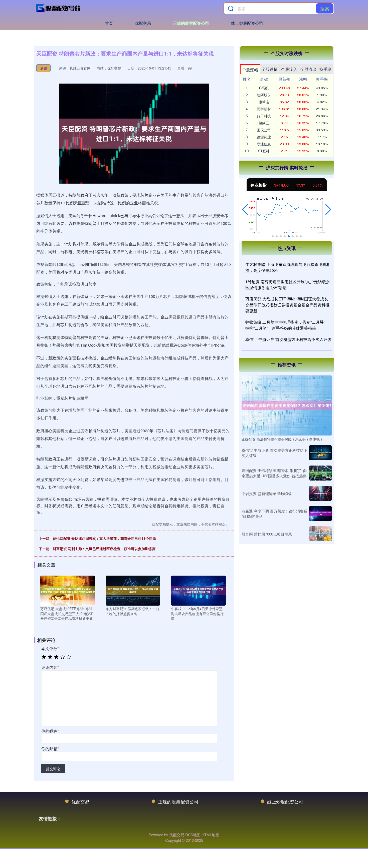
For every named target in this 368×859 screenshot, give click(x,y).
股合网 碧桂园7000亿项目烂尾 (267, 534)
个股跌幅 (270, 69)
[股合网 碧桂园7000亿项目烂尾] (320, 533)
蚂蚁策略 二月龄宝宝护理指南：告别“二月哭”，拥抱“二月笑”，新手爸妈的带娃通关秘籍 (287, 325)
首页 (109, 23)
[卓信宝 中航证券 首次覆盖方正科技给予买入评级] (320, 452)
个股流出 (308, 69)
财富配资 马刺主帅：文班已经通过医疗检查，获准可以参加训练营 (104, 548)
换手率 (325, 69)
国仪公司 (264, 129)
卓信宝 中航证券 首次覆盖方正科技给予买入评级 (288, 339)
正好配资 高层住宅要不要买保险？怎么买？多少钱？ (282, 439)
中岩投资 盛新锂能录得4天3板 (267, 493)
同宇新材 (264, 108)
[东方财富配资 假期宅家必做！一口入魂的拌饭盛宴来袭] (133, 590)
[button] (245, 209)
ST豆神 (264, 150)
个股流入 (289, 69)
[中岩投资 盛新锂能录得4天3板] (320, 493)
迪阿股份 (264, 94)
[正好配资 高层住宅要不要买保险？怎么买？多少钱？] (287, 404)
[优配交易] (58, 8)
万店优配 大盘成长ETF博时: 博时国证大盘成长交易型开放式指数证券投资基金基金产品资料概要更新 (287, 305)
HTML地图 (210, 834)
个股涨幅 (250, 70)
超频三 (264, 122)
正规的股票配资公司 (191, 23)
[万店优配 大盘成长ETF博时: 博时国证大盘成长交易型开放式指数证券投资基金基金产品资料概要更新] (67, 590)
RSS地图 (193, 834)
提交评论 (53, 768)
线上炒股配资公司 (247, 23)
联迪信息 (264, 143)
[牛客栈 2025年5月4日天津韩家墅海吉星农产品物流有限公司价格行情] (198, 590)
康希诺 (264, 101)
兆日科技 (264, 115)
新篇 (43, 68)
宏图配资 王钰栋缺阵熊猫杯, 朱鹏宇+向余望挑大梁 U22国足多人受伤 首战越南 (274, 473)
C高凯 (264, 87)
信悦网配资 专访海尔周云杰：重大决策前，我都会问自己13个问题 (104, 538)
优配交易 (143, 23)
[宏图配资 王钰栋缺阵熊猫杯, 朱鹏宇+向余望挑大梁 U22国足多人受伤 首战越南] (320, 473)
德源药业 (264, 136)
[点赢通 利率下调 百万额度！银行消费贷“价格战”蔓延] (320, 513)
